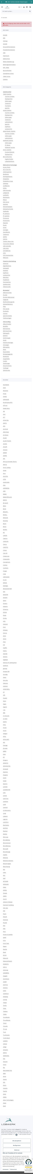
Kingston (5, 775)
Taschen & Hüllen (9, 96)
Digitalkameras (7, 266)
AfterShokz (6, 432)
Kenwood (5, 769)
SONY (4, 990)
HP (3, 692)
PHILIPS (5, 917)
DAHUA (5, 583)
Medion (5, 834)
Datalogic (5, 585)
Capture (5, 538)
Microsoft (5, 849)
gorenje (5, 668)
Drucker (5, 295)
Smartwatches (7, 282)
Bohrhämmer (6, 328)
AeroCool (5, 429)
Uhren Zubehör (7, 150)
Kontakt (5, 35)
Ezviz (4, 627)
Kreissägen (6, 345)
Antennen (5, 263)
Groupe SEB (6, 671)
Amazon (5, 450)
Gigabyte (5, 659)
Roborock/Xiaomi (7, 961)
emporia (5, 606)
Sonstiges (5, 230)
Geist (4, 387)
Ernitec (5, 618)
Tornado (5, 1026)
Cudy (4, 574)
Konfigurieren (17, 1145)
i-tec (4, 710)
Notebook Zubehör (8, 140)
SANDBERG (6, 973)
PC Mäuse (7, 145)
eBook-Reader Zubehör (9, 131)
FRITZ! (4, 639)
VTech (4, 1064)
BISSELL (5, 515)
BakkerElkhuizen (7, 497)
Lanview (5, 786)
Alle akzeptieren (16, 1140)
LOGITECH (5, 822)
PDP (4, 911)
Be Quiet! (5, 503)
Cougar (5, 571)
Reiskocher (6, 356)
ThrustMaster (6, 1020)
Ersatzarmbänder (9, 152)
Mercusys (5, 837)
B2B (4, 38)
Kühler (5, 188)
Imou (4, 724)
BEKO (4, 506)
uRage (4, 1047)
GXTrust (5, 405)
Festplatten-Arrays (8, 181)
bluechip (5, 520)
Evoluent (5, 624)
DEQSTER (5, 594)
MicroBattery (6, 840)
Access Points (6, 167)
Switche (5, 239)
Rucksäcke (6, 311)
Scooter (5, 361)
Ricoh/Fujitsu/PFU (7, 402)
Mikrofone (5, 277)
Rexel (4, 952)
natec (4, 872)
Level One (5, 798)
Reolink (5, 949)
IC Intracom (6, 716)
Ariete (4, 470)
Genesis (5, 656)
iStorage (5, 745)
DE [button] (19, 7)
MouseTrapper (7, 863)
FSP (4, 645)
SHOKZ (5, 396)
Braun (4, 526)
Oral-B (4, 899)
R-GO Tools (6, 943)
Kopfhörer (7, 126)
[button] (24, 7)
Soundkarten (6, 232)
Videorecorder (7, 286)
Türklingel (5, 368)
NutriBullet (6, 384)
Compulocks (6, 559)
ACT (4, 417)
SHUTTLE (5, 985)
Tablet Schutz (6, 76)
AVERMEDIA (6, 488)
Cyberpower (6, 577)
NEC (4, 875)
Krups (4, 393)
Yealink (5, 1091)
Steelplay (5, 996)
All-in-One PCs (7, 169)
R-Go (4, 940)
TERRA (4, 1014)
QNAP (4, 937)
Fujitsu (5, 651)
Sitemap (5, 41)
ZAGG (4, 1094)
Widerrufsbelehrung (8, 61)
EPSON (5, 612)
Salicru (5, 967)
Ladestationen (9, 122)
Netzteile (5, 204)
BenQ (4, 509)
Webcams (5, 257)
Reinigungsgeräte (7, 354)
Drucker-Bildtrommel (8, 297)
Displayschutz (8, 99)
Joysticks (7, 108)
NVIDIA (5, 890)
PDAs (4, 306)
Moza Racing (6, 866)
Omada (5, 893)
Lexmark (5, 807)
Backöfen (5, 326)
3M (4, 411)
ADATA (5, 423)
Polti (4, 928)
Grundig (5, 674)
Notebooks (6, 211)
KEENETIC (5, 763)
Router (5, 225)
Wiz (4, 1067)
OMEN (4, 896)
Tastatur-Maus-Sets (8, 241)
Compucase (6, 556)
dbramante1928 (7, 588)
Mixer (4, 349)
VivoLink (5, 1061)
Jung (4, 754)
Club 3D (5, 553)
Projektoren (6, 279)
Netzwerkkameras (8, 304)
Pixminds (5, 920)
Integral (5, 733)
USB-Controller (7, 246)
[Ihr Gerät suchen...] (30, 11)
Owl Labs (5, 908)
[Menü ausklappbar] (2, 6)
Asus (4, 473)
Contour (5, 565)
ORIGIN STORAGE (7, 902)
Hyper (4, 704)
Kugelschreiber (9, 159)
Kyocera (5, 784)
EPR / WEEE (6, 67)
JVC (4, 757)
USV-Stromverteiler (8, 255)
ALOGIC (5, 444)
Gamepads (6, 268)
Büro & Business (7, 156)
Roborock (5, 958)
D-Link (4, 580)
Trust (4, 1032)
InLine (4, 730)
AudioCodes (6, 482)
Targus (5, 1002)
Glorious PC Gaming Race (10, 662)
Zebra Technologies (8, 1100)
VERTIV (5, 1053)
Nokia (4, 887)
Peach (4, 914)
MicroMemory (6, 846)
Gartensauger (6, 338)
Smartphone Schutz (8, 73)
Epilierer (5, 335)
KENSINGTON (6, 766)
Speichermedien (7, 316)
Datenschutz (13, 1169)
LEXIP (4, 804)
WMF (4, 1073)
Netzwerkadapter (7, 206)
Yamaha (5, 1088)
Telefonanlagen (7, 318)
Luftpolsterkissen (9, 161)
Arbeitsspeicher (7, 172)
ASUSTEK (5, 476)
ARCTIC (5, 464)
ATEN (4, 479)
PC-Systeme (6, 216)
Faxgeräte (5, 299)
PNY (4, 925)
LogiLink (5, 819)
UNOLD (5, 1044)
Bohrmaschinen (7, 331)
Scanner (5, 313)
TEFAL (4, 1008)
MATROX (5, 828)
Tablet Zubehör (7, 94)
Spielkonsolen (6, 284)
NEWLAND (6, 884)
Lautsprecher (8, 129)
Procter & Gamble (7, 934)
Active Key (5, 420)
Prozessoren (6, 220)
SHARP (5, 982)
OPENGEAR (6, 399)
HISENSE (5, 686)
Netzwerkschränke (8, 209)
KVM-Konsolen (7, 190)
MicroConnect (6, 843)
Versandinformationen (9, 47)
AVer (4, 485)
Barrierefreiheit (7, 70)
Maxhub (5, 831)
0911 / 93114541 (17, 2)
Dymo (4, 600)
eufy (4, 621)
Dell (4, 591)
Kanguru (5, 760)
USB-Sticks (6, 248)
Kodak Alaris (6, 408)
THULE (4, 1023)
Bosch (4, 523)
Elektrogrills (6, 333)
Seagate (5, 976)
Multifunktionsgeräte (8, 302)
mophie (5, 854)
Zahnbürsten (6, 370)
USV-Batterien (6, 250)
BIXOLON (5, 517)
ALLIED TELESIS (7, 441)
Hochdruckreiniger (8, 342)
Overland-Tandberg (8, 905)
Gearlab (5, 653)
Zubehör (5, 79)
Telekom (5, 1011)
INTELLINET (6, 739)
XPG (4, 1082)
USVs (4, 253)
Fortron (5, 633)
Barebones (6, 174)
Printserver (6, 218)
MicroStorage (6, 852)
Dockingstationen (7, 176)
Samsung (5, 970)
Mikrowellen (6, 347)
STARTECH (6, 993)
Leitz (4, 792)
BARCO (5, 500)
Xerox (4, 1076)
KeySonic (5, 772)
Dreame (5, 597)
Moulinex (5, 390)
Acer (4, 414)
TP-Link (5, 1029)
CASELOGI (5, 541)
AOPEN (5, 455)
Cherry (5, 544)
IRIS (4, 742)
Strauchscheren (7, 365)
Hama (4, 677)
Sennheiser (6, 979)
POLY (4, 931)
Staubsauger (6, 363)
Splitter (5, 237)
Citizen (5, 550)
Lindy (4, 813)
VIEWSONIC (6, 1055)
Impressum (5, 1169)
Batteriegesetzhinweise (9, 64)
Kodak (4, 781)
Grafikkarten (6, 186)
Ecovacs (5, 603)
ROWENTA (6, 964)
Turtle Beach (6, 1038)
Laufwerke (6, 195)
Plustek (5, 922)
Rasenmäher (6, 352)
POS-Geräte (6, 309)
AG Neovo (5, 435)
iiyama (5, 721)
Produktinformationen (9, 50)
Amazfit (5, 447)
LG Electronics (7, 810)
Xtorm (4, 1085)
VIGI (4, 1058)
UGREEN (5, 1041)
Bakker (5, 494)
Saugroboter (6, 359)
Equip (4, 615)
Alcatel (5, 438)
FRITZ (4, 636)
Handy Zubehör (7, 110)
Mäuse (5, 199)
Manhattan (6, 825)
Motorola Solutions (8, 860)
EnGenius (5, 609)
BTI (4, 532)
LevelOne (5, 801)
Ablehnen (16, 1150)
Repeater (5, 223)
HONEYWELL (6, 689)
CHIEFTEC (5, 547)
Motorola (5, 857)
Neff (4, 878)
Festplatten (6, 179)
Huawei (5, 698)
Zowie (4, 1103)
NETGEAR (5, 881)
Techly (4, 1005)
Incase (4, 727)
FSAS (4, 642)
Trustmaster (6, 1035)
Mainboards (6, 197)
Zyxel (4, 1106)
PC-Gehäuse (6, 213)
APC (4, 458)
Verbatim (5, 1050)
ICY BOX (5, 718)
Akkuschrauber (7, 324)
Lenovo (5, 795)
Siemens (5, 987)
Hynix (4, 701)
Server (4, 227)
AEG (4, 426)
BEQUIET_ (5, 512)
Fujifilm (5, 648)
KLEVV (4, 778)
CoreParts (5, 568)
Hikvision (5, 683)
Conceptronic (6, 562)
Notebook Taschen (10, 147)
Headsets (5, 270)
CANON (5, 535)
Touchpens (8, 105)
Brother (5, 529)
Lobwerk (5, 816)
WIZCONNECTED (7, 1070)
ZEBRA (4, 1097)
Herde (4, 340)
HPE (4, 695)
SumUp (5, 999)
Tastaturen (8, 103)
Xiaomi (5, 1079)
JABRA (4, 751)
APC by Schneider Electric (10, 461)
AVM (4, 491)
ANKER (5, 452)
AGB (4, 53)
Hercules (5, 680)
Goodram (5, 665)
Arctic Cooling (6, 467)
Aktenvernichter (7, 292)
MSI (4, 869)
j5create (5, 748)
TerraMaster (6, 1017)
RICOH (4, 955)
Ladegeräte (6, 192)
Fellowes (5, 630)
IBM (4, 713)
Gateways (5, 183)
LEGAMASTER (6, 789)
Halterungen (8, 101)
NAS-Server (6, 202)
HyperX (5, 707)
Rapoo (4, 946)
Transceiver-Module (8, 243)
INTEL (4, 736)
